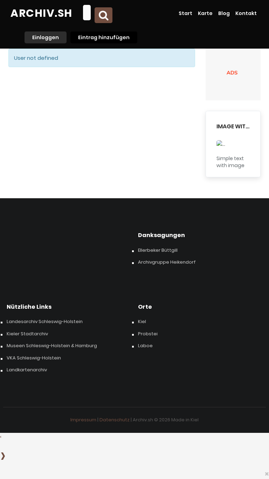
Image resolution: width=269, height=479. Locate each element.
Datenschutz (114, 419)
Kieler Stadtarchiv (27, 334)
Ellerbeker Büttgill (158, 250)
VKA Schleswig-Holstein (34, 358)
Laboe (145, 346)
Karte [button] (205, 13)
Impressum (83, 419)
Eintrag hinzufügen (104, 37)
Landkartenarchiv (27, 370)
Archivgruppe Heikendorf (167, 262)
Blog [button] (224, 13)
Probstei (148, 334)
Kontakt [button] (246, 13)
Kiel (142, 322)
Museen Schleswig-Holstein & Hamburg (52, 346)
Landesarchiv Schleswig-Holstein (45, 322)
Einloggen (45, 37)
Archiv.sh (42, 13)
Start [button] (185, 13)
